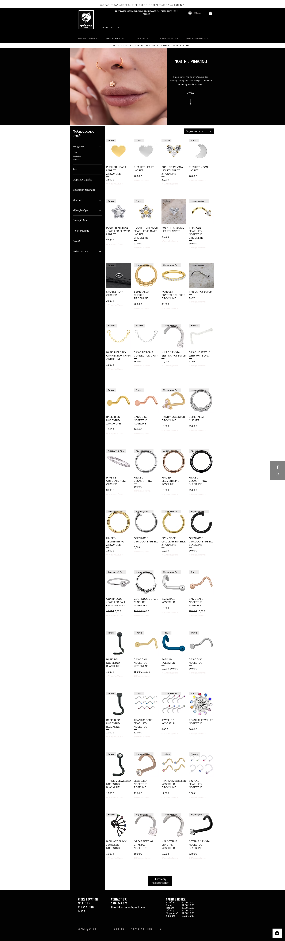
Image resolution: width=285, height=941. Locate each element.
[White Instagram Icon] (277, 474)
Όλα (75, 152)
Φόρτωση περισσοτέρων (160, 881)
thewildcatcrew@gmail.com (128, 907)
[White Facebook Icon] (277, 467)
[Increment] (156, 371)
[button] (210, 13)
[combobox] (199, 131)
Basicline (77, 156)
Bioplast (76, 159)
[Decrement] (136, 371)
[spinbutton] (146, 371)
